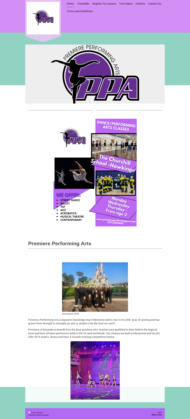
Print (33, 412)
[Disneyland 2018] (95, 287)
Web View (157, 414)
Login (160, 412)
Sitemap (39, 412)
